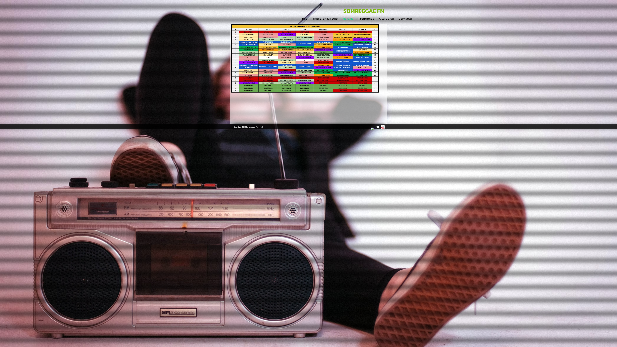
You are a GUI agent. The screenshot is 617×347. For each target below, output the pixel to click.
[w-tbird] (378, 127)
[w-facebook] (373, 130)
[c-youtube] (383, 127)
